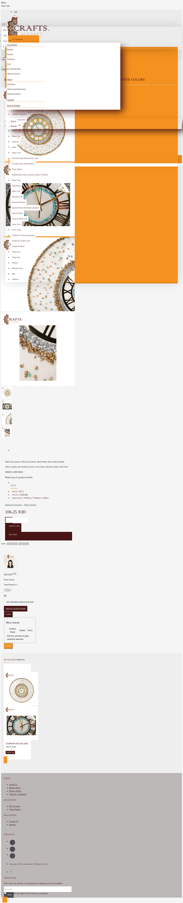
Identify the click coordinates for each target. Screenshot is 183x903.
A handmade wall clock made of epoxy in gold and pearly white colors (18, 743)
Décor (9, 79)
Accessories (12, 45)
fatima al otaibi (15, 573)
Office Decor (12, 544)
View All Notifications (15, 609)
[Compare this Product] (11, 756)
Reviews (14, 450)
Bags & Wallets (13, 105)
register (21, 477)
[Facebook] (12, 842)
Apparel (10, 100)
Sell (15, 12)
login (13, 477)
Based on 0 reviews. (13, 505)
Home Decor (24, 544)
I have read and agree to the (27, 893)
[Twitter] (12, 856)
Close (8, 614)
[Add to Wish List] (7, 756)
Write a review (30, 505)
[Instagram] (12, 849)
